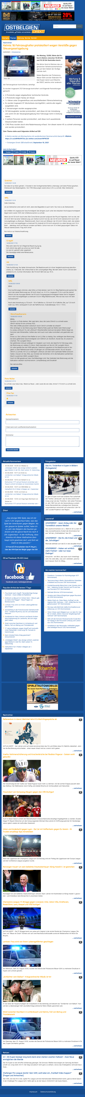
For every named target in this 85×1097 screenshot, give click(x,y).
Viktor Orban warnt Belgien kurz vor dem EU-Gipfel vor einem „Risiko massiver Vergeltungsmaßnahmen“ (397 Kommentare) (64, 614)
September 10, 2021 (41, 143)
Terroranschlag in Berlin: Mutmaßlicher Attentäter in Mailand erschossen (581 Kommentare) (64, 581)
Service (27, 38)
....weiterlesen (77, 512)
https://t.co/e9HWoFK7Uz (15, 139)
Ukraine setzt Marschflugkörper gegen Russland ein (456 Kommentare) (64, 596)
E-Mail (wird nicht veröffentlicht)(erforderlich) (21, 427)
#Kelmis (68, 136)
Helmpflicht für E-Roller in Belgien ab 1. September (21, 489)
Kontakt (34, 38)
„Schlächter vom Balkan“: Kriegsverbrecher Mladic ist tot (21, 476)
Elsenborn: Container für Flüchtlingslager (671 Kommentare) (63, 576)
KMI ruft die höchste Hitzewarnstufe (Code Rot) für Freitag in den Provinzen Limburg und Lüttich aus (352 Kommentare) (64, 620)
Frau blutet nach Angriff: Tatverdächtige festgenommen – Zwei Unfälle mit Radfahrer (21, 594)
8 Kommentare (16, 52)
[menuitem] (6, 38)
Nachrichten (7, 43)
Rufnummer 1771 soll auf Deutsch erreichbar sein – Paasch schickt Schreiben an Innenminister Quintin (22, 483)
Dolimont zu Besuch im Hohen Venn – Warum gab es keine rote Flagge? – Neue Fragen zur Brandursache (22, 599)
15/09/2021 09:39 (16, 316)
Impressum (33, 1092)
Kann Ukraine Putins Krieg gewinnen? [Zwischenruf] (17, 636)
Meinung (20, 38)
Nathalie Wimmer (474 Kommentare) (60, 592)
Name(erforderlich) (12, 419)
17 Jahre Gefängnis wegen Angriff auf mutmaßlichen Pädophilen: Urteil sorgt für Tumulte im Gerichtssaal (21, 630)
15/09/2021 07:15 (10, 381)
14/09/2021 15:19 (10, 200)
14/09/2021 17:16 (12, 243)
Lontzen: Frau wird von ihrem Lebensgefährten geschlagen (21, 605)
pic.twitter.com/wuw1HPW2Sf (37, 139)
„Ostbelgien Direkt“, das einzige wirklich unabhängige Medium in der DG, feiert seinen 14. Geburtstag (22, 469)
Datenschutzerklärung (48, 1092)
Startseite (5, 38)
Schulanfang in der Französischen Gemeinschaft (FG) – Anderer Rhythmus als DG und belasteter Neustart (22, 611)
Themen (13, 38)
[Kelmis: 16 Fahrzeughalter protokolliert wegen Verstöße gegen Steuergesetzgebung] (19, 66)
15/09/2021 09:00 (14, 283)
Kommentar (9, 435)
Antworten (8, 192)
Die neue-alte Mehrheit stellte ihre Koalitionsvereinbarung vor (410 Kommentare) (64, 608)
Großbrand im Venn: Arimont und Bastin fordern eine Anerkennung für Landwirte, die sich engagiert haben (21, 618)
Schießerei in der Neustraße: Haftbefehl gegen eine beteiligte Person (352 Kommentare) (63, 626)
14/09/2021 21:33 (12, 265)
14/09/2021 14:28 (10, 183)
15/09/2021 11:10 (12, 395)
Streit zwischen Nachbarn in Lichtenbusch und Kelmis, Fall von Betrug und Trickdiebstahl (21, 624)
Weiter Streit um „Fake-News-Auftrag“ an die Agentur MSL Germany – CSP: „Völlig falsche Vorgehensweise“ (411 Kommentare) (64, 602)
